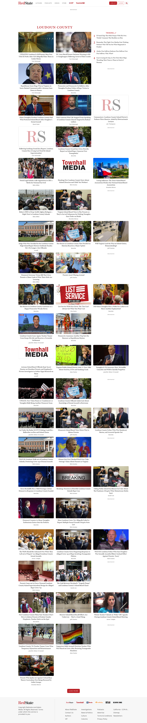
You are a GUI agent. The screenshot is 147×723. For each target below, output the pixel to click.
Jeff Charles (111, 248)
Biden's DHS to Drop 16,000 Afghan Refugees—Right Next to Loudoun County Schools (36, 213)
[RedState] (25, 3)
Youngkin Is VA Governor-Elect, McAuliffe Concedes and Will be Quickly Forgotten (111, 368)
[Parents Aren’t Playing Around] (73, 263)
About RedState (71, 709)
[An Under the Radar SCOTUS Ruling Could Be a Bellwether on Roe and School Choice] (36, 418)
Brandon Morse (111, 187)
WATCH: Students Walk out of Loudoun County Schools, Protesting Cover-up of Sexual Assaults (36, 460)
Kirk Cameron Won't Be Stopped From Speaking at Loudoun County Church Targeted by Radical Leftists (73, 119)
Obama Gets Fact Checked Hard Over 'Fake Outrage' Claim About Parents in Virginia (73, 460)
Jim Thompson (111, 124)
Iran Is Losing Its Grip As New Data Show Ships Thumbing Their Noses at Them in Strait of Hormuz (111, 60)
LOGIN (121, 3)
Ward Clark (36, 124)
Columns (84, 719)
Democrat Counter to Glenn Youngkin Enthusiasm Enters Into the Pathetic (36, 521)
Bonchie (73, 93)
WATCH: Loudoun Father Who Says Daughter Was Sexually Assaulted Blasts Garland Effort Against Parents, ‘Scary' (111, 553)
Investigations (86, 709)
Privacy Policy (102, 719)
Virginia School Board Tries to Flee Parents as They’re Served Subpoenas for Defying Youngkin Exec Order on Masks (73, 214)
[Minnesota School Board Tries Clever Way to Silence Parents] (73, 418)
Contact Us (69, 713)
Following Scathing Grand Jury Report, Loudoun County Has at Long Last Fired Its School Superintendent (36, 150)
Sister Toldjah (36, 558)
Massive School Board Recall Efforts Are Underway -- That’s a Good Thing (73, 615)
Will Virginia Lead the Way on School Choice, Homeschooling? (111, 244)
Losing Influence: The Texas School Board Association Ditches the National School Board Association (111, 182)
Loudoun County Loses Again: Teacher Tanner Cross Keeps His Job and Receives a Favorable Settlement (36, 338)
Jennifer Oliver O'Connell (36, 343)
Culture (84, 716)
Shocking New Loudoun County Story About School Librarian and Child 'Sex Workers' (73, 181)
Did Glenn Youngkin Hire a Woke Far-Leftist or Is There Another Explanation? (110, 307)
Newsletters (117, 716)
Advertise (100, 713)
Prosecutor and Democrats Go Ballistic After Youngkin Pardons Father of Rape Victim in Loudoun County (73, 88)
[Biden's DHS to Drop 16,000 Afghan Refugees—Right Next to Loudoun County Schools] (36, 200)
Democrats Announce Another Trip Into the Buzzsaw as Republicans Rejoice (73, 337)
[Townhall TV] (80, 3)
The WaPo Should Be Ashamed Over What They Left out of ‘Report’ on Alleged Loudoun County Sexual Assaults (36, 553)
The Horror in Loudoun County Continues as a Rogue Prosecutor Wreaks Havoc (36, 307)
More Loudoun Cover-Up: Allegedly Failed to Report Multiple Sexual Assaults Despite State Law (73, 522)
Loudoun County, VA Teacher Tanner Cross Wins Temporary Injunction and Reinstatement (36, 647)
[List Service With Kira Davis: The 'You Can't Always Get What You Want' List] (73, 294)
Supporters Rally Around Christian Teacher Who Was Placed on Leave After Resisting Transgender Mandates (73, 648)
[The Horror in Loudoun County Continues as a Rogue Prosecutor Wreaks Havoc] (36, 294)
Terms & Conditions (104, 716)
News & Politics (87, 713)
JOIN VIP (113, 3)
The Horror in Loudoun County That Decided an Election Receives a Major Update (74, 244)
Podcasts (48, 3)
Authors (39, 3)
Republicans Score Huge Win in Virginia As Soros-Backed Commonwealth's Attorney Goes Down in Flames (36, 88)
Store (64, 3)
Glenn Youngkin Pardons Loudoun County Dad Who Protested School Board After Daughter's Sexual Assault (36, 119)
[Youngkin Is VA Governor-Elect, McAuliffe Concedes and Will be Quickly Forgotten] (111, 355)
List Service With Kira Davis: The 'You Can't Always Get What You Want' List (73, 307)
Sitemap (116, 713)
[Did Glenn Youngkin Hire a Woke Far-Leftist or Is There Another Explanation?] (111, 294)
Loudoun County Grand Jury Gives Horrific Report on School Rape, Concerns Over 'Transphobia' (73, 151)
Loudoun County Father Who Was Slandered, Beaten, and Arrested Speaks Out (111, 431)
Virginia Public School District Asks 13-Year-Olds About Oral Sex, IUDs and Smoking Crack (73, 368)
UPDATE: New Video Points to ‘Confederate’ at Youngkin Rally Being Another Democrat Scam (36, 402)
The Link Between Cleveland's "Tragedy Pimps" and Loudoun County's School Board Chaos (73, 584)
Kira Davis (74, 311)
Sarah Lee (111, 495)
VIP (66, 719)
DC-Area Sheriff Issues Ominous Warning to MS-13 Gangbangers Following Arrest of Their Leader (73, 55)
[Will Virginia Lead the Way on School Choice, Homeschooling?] (111, 231)
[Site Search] (127, 3)
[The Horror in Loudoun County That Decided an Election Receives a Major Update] (73, 231)
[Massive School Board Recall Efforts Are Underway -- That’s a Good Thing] (73, 602)
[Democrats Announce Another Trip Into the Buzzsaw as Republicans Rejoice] (73, 323)
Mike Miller (36, 185)
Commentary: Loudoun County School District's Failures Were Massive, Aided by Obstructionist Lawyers (111, 119)
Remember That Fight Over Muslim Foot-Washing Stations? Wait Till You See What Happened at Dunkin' (112, 44)
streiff (36, 250)
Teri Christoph (36, 61)
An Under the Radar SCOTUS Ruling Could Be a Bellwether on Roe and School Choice (36, 431)
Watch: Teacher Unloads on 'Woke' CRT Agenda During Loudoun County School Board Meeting (111, 615)
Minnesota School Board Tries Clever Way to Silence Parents (73, 431)
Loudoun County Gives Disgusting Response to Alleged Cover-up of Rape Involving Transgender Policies (73, 553)
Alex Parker (73, 372)
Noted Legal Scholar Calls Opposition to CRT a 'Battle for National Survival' (36, 181)
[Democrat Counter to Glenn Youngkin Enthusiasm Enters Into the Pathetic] (36, 508)
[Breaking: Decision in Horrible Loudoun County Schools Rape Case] (73, 476)
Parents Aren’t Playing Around (73, 275)
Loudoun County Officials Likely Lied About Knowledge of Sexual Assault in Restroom (73, 402)
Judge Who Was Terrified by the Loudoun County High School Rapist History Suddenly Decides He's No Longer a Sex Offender (36, 245)
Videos (57, 3)
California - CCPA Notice (121, 709)
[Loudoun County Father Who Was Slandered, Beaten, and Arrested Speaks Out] (111, 418)
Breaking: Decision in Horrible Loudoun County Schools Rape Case (74, 489)
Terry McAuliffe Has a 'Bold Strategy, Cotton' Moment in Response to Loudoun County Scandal (36, 489)
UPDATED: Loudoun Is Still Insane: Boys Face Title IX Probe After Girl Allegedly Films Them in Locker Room (36, 56)
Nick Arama (73, 185)
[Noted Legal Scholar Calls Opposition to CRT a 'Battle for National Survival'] (36, 168)
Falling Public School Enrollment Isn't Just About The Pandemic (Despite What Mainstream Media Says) (111, 490)
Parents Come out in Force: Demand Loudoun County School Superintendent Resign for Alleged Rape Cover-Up (36, 585)
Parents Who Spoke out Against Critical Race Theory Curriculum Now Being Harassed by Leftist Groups (36, 680)
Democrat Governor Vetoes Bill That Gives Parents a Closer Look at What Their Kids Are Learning (36, 277)
